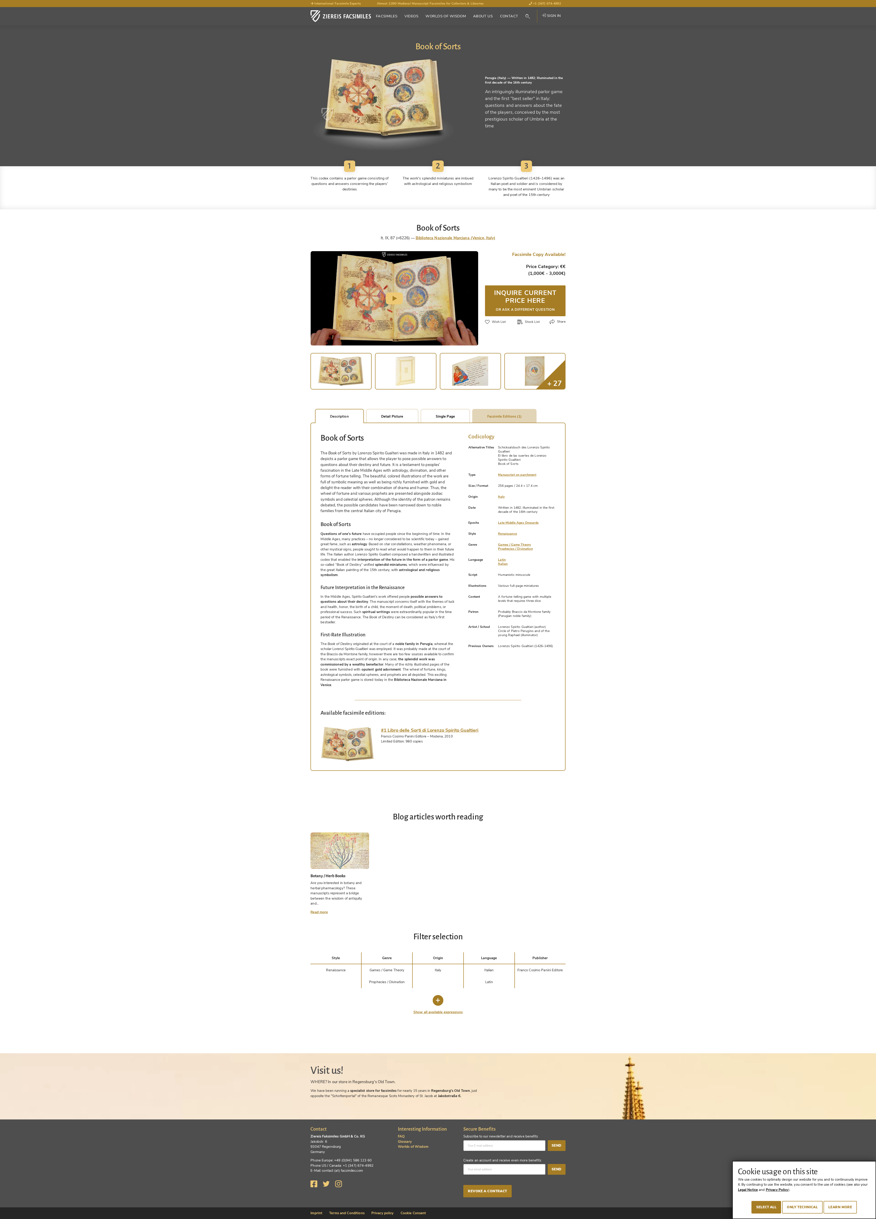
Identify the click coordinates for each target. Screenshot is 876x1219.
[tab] (347, 744)
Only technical (802, 1207)
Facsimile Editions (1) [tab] (504, 416)
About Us (483, 16)
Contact (509, 16)
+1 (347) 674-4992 (546, 3)
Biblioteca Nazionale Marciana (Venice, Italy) (455, 238)
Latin (502, 560)
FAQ (401, 1136)
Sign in (553, 15)
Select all (766, 1207)
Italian (503, 564)
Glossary (405, 1141)
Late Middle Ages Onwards (518, 523)
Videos (411, 16)
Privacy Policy (777, 1189)
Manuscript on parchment (517, 475)
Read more (319, 912)
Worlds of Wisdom (445, 16)
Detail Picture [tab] (392, 416)
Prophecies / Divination (515, 549)
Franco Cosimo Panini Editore (540, 970)
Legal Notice (748, 1189)
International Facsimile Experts (337, 3)
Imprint (316, 1213)
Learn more (840, 1207)
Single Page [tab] (445, 416)
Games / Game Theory (514, 544)
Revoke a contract (487, 1191)
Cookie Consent (413, 1213)
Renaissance (507, 534)
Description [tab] (339, 416)
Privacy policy (382, 1213)
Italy (501, 497)
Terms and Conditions (347, 1213)
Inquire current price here (525, 300)
